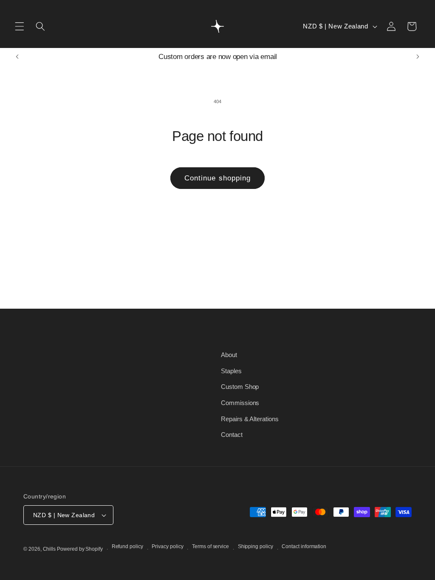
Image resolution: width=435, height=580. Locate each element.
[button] (19, 26)
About (229, 354)
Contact (232, 434)
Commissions (240, 402)
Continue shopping (217, 178)
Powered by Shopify (80, 549)
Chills (49, 549)
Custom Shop (240, 386)
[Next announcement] (417, 57)
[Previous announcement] (17, 57)
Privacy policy (167, 546)
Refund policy (127, 546)
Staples (231, 370)
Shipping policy (255, 546)
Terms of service (210, 546)
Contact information (304, 546)
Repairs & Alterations (250, 418)
